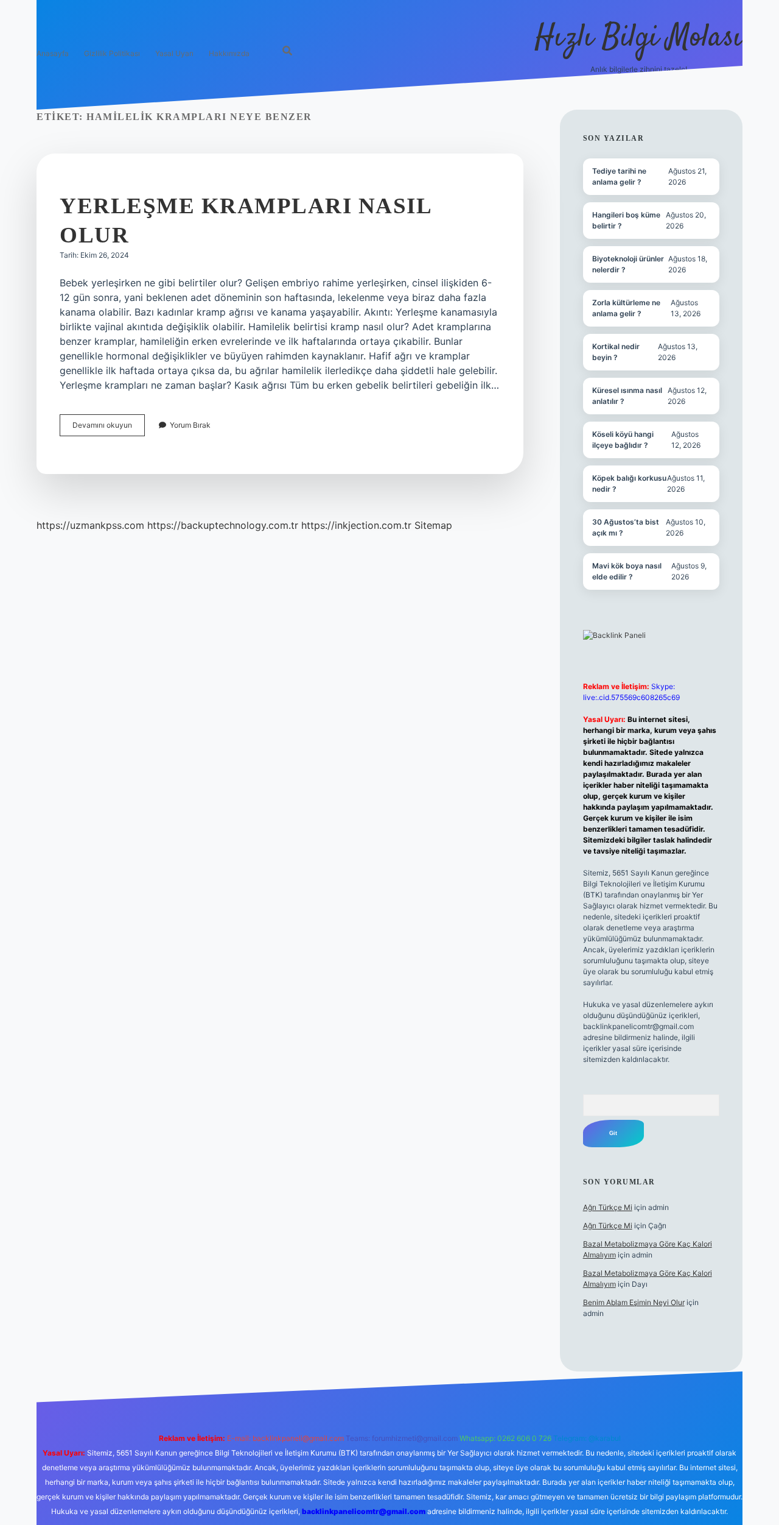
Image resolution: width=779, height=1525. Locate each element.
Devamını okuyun (108, 428)
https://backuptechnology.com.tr (222, 525)
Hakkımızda (229, 53)
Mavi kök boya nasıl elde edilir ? (627, 571)
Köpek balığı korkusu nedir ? (629, 483)
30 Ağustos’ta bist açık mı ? (625, 527)
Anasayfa (53, 53)
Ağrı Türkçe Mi (607, 1207)
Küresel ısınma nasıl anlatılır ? (627, 396)
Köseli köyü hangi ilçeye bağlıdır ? (623, 440)
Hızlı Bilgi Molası (638, 38)
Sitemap (433, 525)
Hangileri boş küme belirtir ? (626, 220)
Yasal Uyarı (174, 53)
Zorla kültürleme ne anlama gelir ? (626, 308)
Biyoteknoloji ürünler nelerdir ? (628, 264)
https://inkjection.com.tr (356, 525)
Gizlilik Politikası (112, 53)
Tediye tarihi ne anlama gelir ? (619, 176)
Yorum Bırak (190, 425)
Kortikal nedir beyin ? (616, 352)
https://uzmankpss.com (90, 525)
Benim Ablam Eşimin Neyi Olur (634, 1302)
